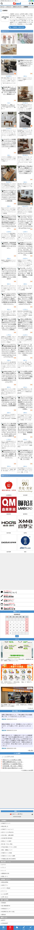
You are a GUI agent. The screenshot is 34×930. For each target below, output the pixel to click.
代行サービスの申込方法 (7, 832)
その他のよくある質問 (27, 770)
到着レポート (5, 876)
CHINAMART (5, 923)
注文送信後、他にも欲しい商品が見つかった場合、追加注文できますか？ (13, 766)
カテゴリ (4, 864)
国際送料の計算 (5, 873)
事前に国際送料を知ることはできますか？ (13, 762)
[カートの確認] (32, 3)
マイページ (4, 891)
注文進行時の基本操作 (7, 838)
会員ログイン (5, 885)
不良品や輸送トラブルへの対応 (9, 847)
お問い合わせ (5, 897)
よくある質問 (5, 894)
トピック (31, 708)
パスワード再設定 (6, 888)
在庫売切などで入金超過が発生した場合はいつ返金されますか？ (13, 764)
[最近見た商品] (30, 3)
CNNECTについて (6, 823)
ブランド (4, 867)
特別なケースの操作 (6, 841)
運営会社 (4, 914)
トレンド (4, 870)
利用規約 (4, 902)
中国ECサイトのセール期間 (8, 855)
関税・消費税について (7, 850)
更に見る (31, 750)
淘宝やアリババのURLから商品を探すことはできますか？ (13, 760)
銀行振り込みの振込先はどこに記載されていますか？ (13, 768)
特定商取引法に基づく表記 (8, 911)
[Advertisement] (17, 571)
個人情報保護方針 (6, 905)
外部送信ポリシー (6, 908)
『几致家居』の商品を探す (18, 27)
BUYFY (3, 920)
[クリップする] (3, 61)
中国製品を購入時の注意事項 (9, 858)
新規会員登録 (5, 882)
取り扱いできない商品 (7, 844)
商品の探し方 (5, 826)
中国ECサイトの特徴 (7, 853)
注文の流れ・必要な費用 (7, 835)
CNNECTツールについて (8, 829)
